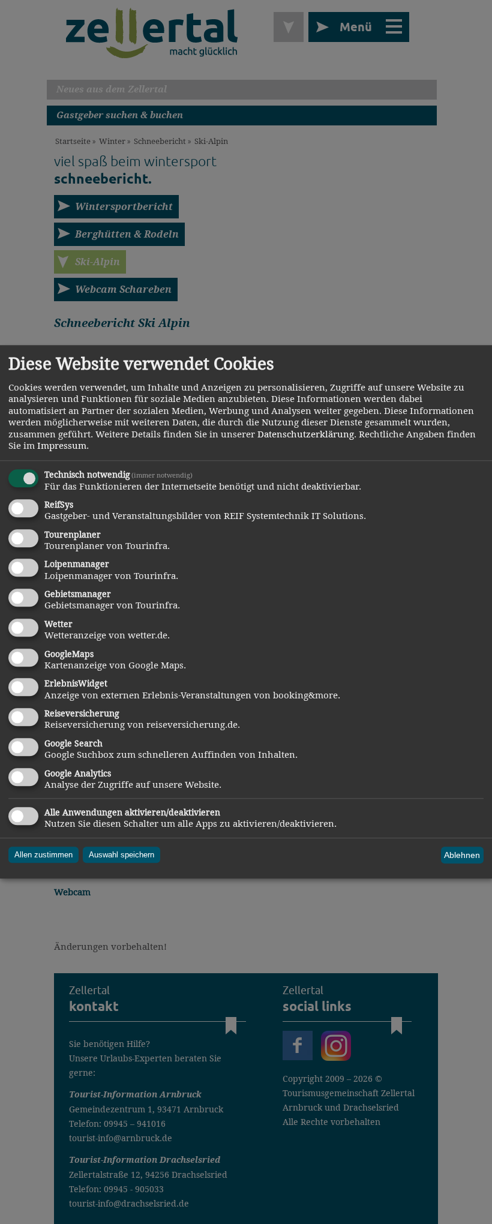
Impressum (61, 446)
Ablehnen (462, 855)
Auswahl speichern (121, 855)
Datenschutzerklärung (305, 434)
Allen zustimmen (43, 855)
